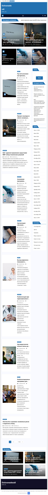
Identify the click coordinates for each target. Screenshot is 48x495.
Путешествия (37, 245)
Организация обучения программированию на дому (39, 120)
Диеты (4, 37)
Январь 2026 (37, 152)
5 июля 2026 (6, 60)
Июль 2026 (36, 133)
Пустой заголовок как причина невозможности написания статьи (12, 459)
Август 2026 (37, 130)
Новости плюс (37, 239)
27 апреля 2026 (21, 348)
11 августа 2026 (7, 44)
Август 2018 (37, 217)
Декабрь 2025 (37, 155)
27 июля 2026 (29, 44)
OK (28, 493)
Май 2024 (36, 174)
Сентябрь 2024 (37, 161)
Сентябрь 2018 (37, 214)
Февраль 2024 (37, 183)
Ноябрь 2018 (37, 208)
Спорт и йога (37, 248)
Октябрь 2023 (37, 195)
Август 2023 (37, 198)
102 (19, 442)
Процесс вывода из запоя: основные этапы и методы (34, 42)
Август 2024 (37, 164)
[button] (42, 15)
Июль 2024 (36, 167)
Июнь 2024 (36, 170)
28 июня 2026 (22, 60)
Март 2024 (36, 180)
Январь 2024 (37, 186)
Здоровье (27, 37)
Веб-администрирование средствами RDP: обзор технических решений (13, 472)
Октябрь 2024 (37, 158)
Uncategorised (37, 226)
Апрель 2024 (37, 177)
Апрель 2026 (37, 142)
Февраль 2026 (37, 149)
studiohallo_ (16, 44)
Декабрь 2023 (37, 189)
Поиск (35, 69)
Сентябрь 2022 (37, 205)
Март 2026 (36, 145)
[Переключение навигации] (23, 16)
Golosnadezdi (9, 482)
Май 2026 (36, 139)
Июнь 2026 (36, 136)
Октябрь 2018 (37, 211)
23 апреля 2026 (7, 425)
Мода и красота (37, 235)
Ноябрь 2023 (37, 192)
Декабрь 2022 (37, 202)
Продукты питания (38, 242)
